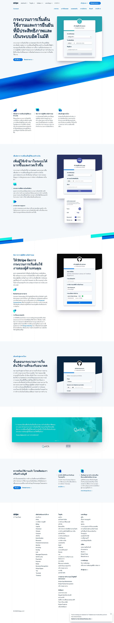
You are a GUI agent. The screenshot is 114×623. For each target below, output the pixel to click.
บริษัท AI (60, 547)
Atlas (37, 519)
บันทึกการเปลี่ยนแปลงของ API (66, 600)
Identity (38, 545)
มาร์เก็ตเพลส (64, 8)
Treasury (38, 575)
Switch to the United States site (81, 619)
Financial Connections (42, 543)
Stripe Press (84, 554)
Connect (16, 8)
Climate (38, 531)
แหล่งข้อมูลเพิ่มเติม (86, 540)
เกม (59, 554)
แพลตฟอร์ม (74, 8)
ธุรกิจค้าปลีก (61, 573)
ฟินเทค (60, 552)
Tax (37, 571)
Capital (38, 526)
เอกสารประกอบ (62, 593)
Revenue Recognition (42, 566)
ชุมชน (82, 524)
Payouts (38, 561)
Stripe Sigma (39, 568)
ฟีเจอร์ (91, 8)
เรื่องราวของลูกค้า (86, 519)
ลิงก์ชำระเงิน (39, 557)
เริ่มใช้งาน (17, 59)
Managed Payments (41, 554)
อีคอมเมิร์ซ (61, 526)
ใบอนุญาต (84, 533)
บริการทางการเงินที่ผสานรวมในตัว (67, 529)
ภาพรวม (56, 8)
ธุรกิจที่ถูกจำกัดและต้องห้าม (88, 531)
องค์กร (60, 517)
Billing (37, 524)
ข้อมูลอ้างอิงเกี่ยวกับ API (64, 595)
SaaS (59, 545)
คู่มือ (82, 517)
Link (37, 552)
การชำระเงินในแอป (63, 536)
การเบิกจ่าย (83, 8)
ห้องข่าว (83, 552)
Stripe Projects (62, 604)
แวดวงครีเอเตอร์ (63, 550)
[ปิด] (111, 614)
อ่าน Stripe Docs (86, 490)
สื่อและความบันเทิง (63, 563)
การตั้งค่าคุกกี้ (84, 538)
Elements (38, 540)
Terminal (38, 573)
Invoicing (38, 547)
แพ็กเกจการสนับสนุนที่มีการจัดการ (90, 565)
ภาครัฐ (60, 570)
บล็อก (82, 522)
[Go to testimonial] (56, 441)
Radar (37, 564)
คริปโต (38, 536)
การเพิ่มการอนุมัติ (41, 522)
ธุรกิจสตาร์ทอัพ (62, 519)
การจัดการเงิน (62, 540)
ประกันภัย (61, 561)
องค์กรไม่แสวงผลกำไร (64, 566)
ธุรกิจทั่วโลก (61, 533)
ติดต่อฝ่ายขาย (94, 3)
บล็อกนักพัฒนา (62, 607)
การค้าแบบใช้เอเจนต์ (64, 522)
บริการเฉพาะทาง (63, 568)
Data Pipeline (39, 538)
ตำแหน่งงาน (84, 549)
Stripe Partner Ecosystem (65, 584)
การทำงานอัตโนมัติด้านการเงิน (66, 531)
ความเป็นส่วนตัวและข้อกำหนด (89, 529)
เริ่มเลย (17, 487)
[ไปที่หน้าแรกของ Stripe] (15, 514)
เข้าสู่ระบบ (83, 3)
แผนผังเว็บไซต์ (85, 536)
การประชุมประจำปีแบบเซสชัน (89, 526)
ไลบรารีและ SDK (63, 602)
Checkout (38, 529)
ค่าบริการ (57, 3)
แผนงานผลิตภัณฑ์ (86, 547)
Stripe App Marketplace (65, 581)
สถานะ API (61, 597)
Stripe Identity (27, 326)
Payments (39, 559)
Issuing (38, 550)
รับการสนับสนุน (85, 563)
